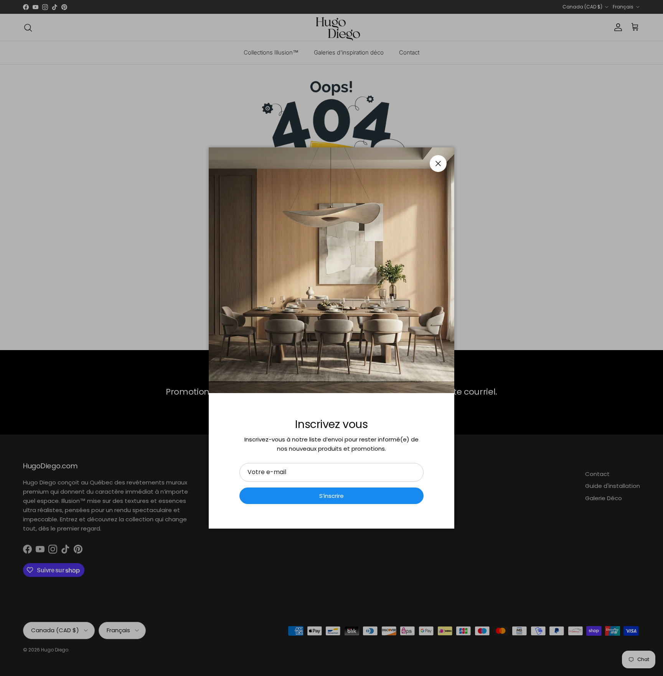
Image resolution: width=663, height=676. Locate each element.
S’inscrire (331, 496)
